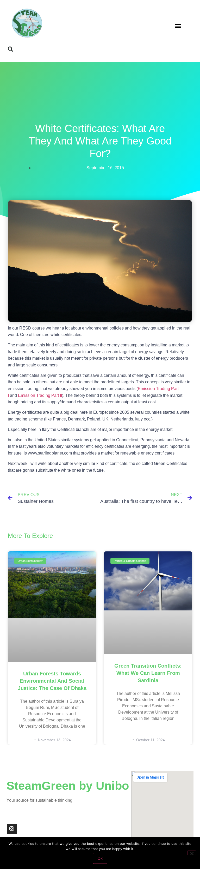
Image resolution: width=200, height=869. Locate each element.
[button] (178, 26)
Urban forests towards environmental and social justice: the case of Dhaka (52, 681)
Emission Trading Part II (40, 395)
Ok (100, 858)
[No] (191, 853)
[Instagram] (12, 829)
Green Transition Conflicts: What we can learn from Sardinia (148, 673)
